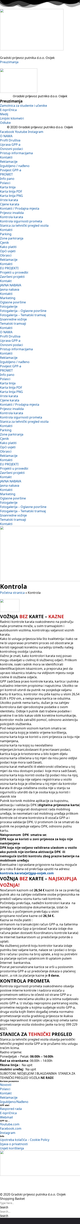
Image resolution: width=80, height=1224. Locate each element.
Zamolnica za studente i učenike (23, 105)
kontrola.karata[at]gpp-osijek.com (27, 873)
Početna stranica (12, 592)
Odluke (5, 123)
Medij (4, 114)
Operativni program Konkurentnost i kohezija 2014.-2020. (47, 1185)
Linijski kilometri (12, 118)
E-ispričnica (8, 110)
